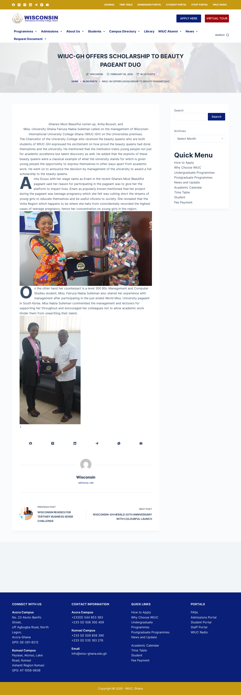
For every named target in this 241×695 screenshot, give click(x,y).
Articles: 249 (85, 483)
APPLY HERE (188, 18)
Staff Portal (199, 4)
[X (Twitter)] (19, 4)
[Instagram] (24, 4)
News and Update (187, 182)
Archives (180, 131)
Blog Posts (147, 74)
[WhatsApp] (119, 443)
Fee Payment (183, 202)
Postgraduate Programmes (193, 177)
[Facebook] (13, 4)
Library (149, 31)
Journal (109, 4)
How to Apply (184, 162)
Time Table (126, 4)
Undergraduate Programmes (194, 172)
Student (179, 197)
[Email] (47, 4)
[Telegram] (36, 4)
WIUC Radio (220, 4)
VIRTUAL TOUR (216, 18)
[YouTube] (41, 4)
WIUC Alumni (168, 31)
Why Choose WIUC (187, 167)
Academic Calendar (188, 187)
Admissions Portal (149, 4)
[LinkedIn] (30, 4)
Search (179, 110)
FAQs (194, 612)
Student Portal (176, 4)
